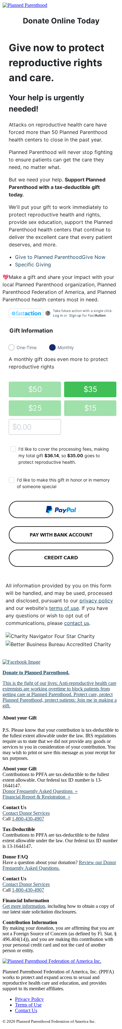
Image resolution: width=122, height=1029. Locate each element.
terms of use (64, 608)
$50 (35, 389)
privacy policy (96, 600)
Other (14, 426)
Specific (33, 264)
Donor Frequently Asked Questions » (40, 791)
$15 (90, 408)
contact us (76, 623)
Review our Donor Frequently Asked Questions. (59, 865)
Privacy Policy (29, 999)
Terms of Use (28, 1004)
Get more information (24, 906)
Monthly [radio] (66, 347)
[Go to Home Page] (25, 5)
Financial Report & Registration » (36, 796)
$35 (90, 389)
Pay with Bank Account (61, 535)
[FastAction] (26, 313)
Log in (58, 315)
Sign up (75, 315)
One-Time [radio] (27, 347)
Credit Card (61, 558)
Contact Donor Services (26, 813)
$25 (35, 408)
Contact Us (26, 1010)
